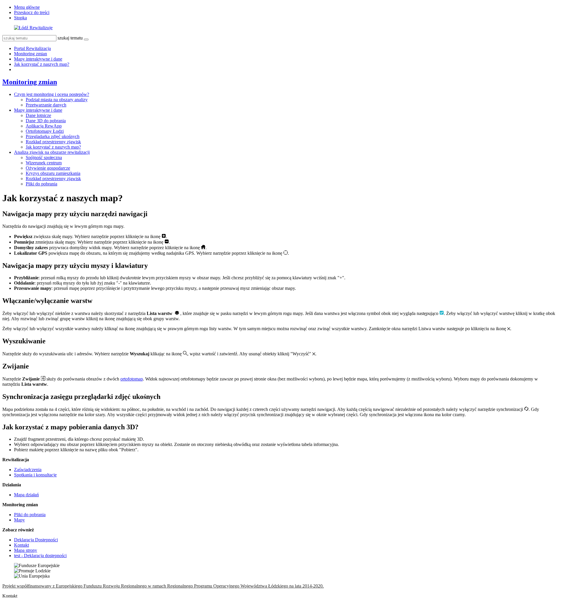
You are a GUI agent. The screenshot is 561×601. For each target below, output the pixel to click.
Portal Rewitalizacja (32, 48)
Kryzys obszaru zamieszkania (53, 173)
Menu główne (27, 7)
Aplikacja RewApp (44, 125)
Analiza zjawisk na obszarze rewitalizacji (52, 152)
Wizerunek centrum (44, 162)
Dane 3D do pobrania (46, 120)
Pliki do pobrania (41, 183)
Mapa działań (26, 494)
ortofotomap (131, 378)
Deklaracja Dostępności (36, 539)
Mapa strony (25, 550)
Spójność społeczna (44, 157)
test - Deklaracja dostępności (40, 555)
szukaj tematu (70, 37)
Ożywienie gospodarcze (48, 168)
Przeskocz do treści (31, 12)
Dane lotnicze (38, 115)
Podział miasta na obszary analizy (57, 99)
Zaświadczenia (27, 469)
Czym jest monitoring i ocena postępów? (51, 94)
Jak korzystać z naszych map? (41, 64)
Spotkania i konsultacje (35, 474)
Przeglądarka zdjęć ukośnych (52, 136)
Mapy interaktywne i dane (38, 58)
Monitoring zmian (30, 53)
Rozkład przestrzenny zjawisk (53, 141)
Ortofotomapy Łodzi (45, 131)
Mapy (19, 519)
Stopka (20, 17)
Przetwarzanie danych (46, 104)
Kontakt (21, 545)
